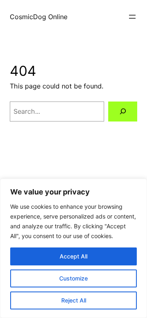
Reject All (73, 300)
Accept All (73, 256)
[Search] (122, 111)
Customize (73, 278)
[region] (73, 248)
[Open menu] (132, 17)
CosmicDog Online (38, 17)
